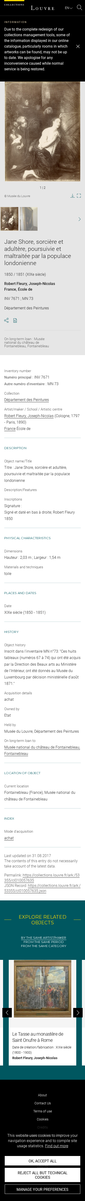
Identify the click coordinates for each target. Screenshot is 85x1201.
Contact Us (42, 1103)
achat (9, 838)
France (10, 289)
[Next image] (77, 219)
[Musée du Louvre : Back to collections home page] (42, 7)
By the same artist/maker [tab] (43, 937)
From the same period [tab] (44, 942)
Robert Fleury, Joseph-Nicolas (29, 283)
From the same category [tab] (44, 946)
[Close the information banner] (78, 46)
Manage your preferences (42, 1189)
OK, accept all (43, 1161)
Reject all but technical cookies (43, 1175)
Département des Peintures (26, 399)
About (42, 1095)
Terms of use (42, 1111)
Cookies (42, 1119)
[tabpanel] (42, 1012)
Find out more (56, 1146)
